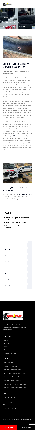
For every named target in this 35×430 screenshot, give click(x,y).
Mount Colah (9, 250)
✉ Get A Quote (26, 427)
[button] (17, 218)
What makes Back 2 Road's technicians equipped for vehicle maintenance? (17, 218)
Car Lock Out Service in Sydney (13, 377)
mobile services (16, 136)
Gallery (6, 350)
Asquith (7, 262)
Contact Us (7, 346)
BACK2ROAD (16, 419)
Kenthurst (8, 268)
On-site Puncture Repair (11, 366)
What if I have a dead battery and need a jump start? (18, 226)
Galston (7, 274)
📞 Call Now (9, 427)
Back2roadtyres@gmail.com (10, 408)
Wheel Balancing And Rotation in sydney (15, 373)
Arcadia (7, 280)
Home (6, 340)
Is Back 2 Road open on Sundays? (16, 222)
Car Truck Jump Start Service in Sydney (15, 384)
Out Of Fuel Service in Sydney (12, 380)
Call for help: (10, 397)
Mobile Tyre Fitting (9, 362)
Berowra (7, 244)
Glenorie (7, 286)
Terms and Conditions (10, 353)
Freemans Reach (10, 256)
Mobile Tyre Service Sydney (24, 194)
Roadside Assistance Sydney (12, 369)
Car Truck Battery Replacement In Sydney (16, 387)
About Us (6, 343)
